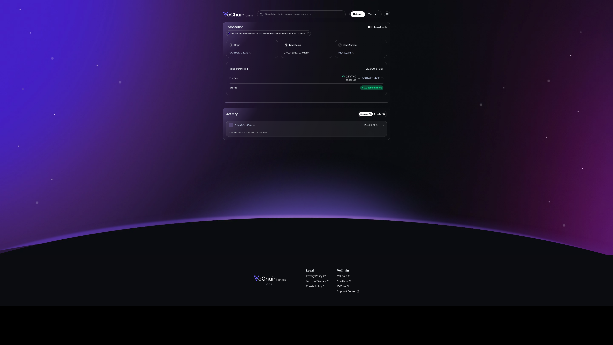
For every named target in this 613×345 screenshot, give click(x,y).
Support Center (346, 291)
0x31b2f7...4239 (239, 52)
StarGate (342, 281)
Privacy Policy (314, 276)
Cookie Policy (314, 286)
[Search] (261, 14)
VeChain (342, 276)
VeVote (341, 286)
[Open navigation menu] (387, 14)
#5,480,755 (344, 52)
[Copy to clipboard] (308, 33)
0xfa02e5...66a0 (243, 125)
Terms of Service (316, 281)
